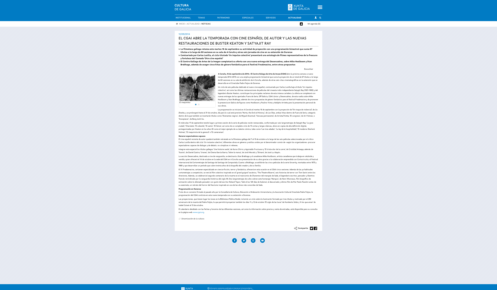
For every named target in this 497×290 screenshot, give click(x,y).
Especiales (247, 18)
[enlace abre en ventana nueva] (311, 228)
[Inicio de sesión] (316, 17)
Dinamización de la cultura (192, 219)
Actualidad (294, 18)
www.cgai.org (198, 212)
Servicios (271, 18)
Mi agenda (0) (314, 24)
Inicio (182, 24)
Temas (201, 18)
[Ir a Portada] (183, 9)
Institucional (183, 18)
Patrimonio (223, 18)
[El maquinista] (197, 87)
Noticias (205, 24)
